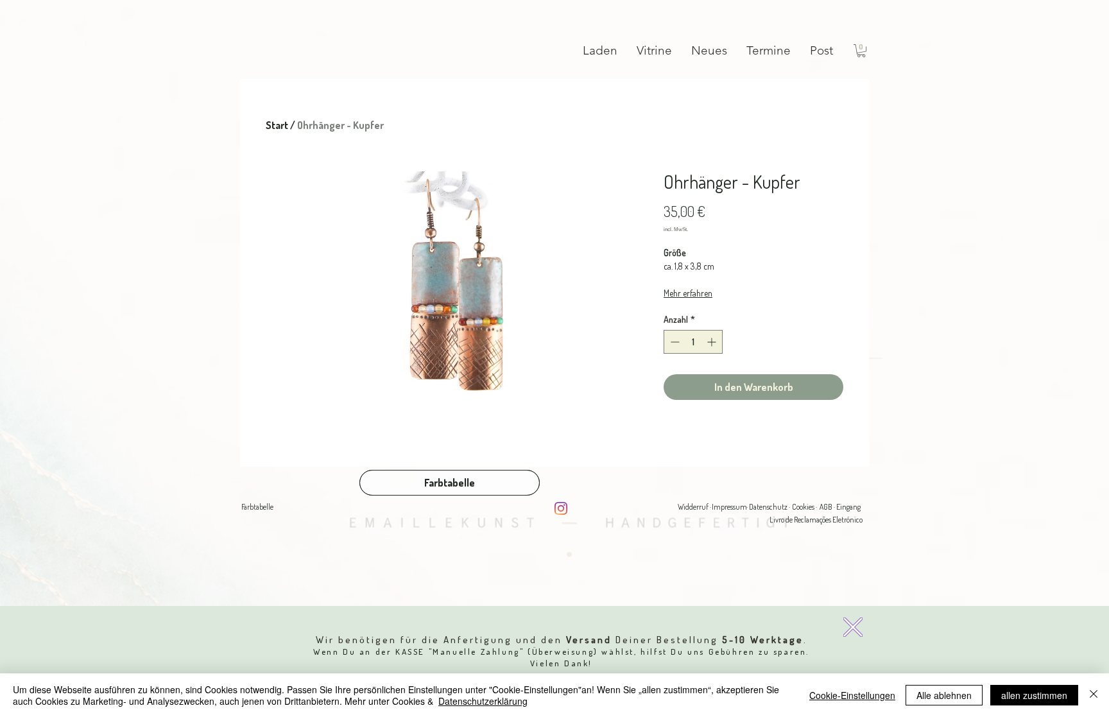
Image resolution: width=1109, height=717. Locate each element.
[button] (853, 627)
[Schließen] (1093, 695)
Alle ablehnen (944, 695)
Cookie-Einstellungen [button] (852, 695)
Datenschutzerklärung (483, 701)
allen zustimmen (1034, 695)
